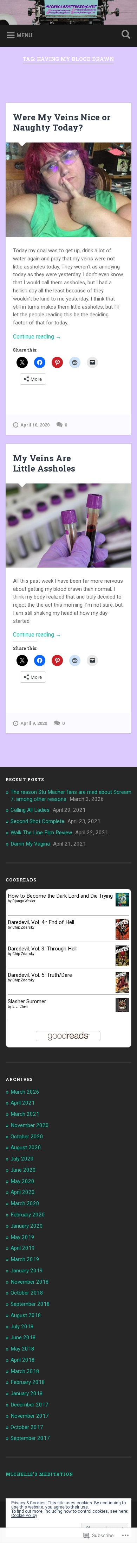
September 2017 (30, 1438)
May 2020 (22, 1181)
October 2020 (27, 1136)
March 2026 (25, 1092)
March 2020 (25, 1203)
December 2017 (29, 1405)
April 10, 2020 (35, 425)
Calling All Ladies (30, 810)
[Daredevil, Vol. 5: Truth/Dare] (122, 991)
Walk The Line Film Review (41, 832)
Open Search (124, 35)
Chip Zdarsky (23, 927)
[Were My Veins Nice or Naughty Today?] (69, 190)
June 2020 (23, 1170)
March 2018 (25, 1371)
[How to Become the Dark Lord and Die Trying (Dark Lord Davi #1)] (122, 905)
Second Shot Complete (37, 821)
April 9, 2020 (33, 723)
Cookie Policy (24, 1515)
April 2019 (23, 1248)
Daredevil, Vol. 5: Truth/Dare (40, 975)
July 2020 (22, 1159)
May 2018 (22, 1349)
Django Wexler (23, 901)
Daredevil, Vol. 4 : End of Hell (41, 922)
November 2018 (30, 1282)
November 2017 (30, 1416)
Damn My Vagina (30, 844)
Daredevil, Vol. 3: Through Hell (42, 949)
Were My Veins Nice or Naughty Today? (62, 122)
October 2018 (27, 1293)
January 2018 (27, 1393)
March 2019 (25, 1259)
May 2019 (22, 1237)
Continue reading (37, 336)
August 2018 (26, 1315)
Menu (24, 35)
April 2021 (23, 1103)
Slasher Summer (27, 1001)
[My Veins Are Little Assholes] (69, 525)
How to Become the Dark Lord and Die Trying (60, 896)
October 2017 (27, 1427)
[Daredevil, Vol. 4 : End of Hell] (122, 938)
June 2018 (23, 1337)
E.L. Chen (20, 1006)
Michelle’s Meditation (39, 1474)
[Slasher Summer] (122, 1010)
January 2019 (27, 1270)
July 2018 (22, 1326)
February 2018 (28, 1382)
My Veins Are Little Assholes (44, 463)
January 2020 (27, 1226)
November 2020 (30, 1125)
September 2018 (30, 1304)
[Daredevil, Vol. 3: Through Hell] (122, 964)
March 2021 (25, 1114)
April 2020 (23, 1192)
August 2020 (26, 1147)
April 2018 (23, 1360)
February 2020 (28, 1215)
